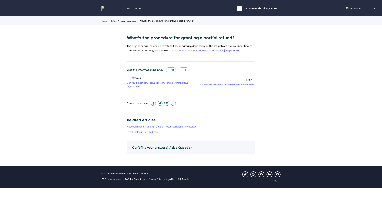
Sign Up (170, 179)
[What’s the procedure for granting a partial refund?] (173, 103)
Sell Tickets (183, 179)
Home (104, 21)
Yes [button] (172, 70)
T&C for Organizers (135, 179)
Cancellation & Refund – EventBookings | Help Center (209, 50)
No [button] (185, 70)
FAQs (114, 21)
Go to (261, 8)
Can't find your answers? (162, 148)
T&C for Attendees (111, 179)
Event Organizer (128, 21)
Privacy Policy (156, 179)
